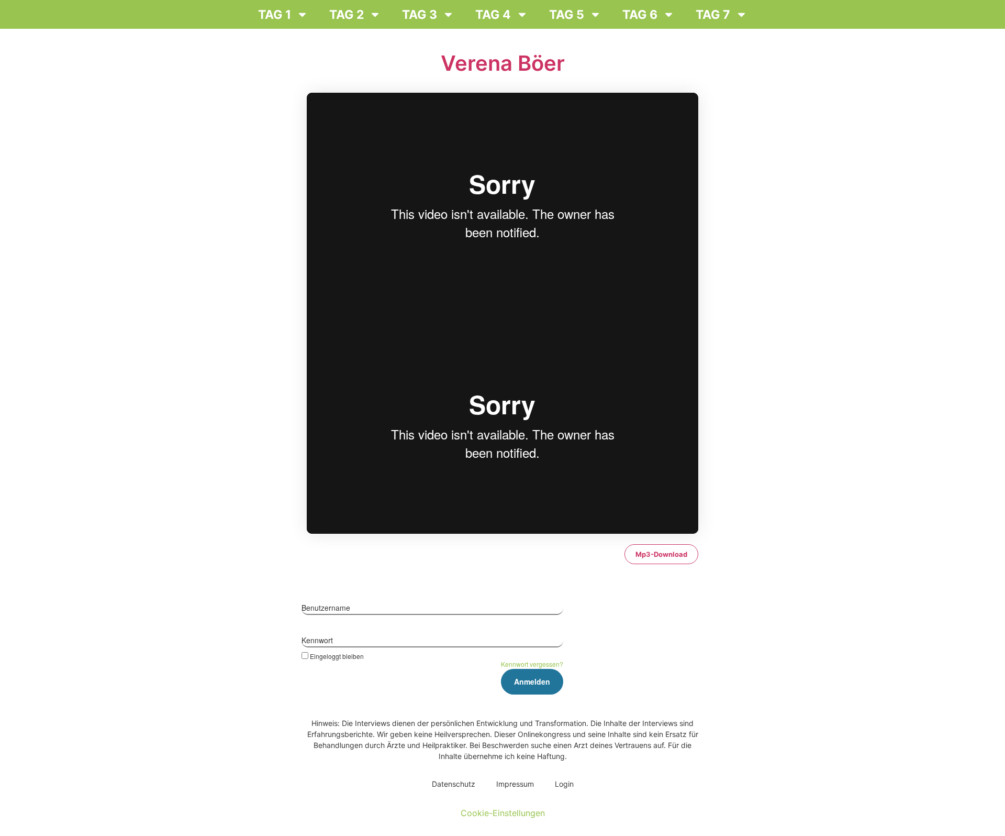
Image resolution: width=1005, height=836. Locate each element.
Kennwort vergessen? (532, 663)
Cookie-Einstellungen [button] (503, 813)
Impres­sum (515, 783)
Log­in (564, 783)
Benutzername (326, 607)
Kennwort (317, 640)
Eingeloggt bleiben (337, 655)
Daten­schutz (453, 783)
